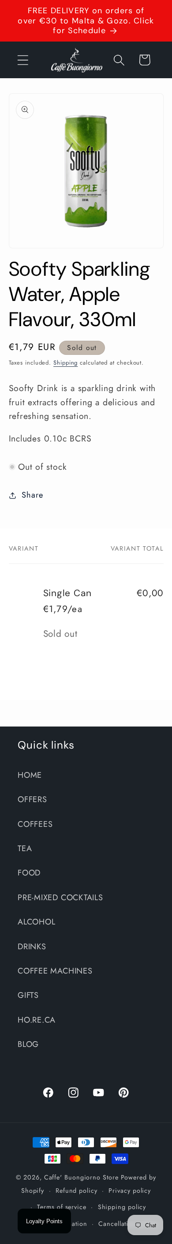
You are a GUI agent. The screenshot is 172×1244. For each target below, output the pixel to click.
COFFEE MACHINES (55, 971)
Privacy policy (129, 1190)
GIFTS (28, 995)
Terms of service (61, 1206)
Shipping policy (122, 1206)
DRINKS (32, 946)
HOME (30, 775)
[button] (22, 59)
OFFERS (32, 799)
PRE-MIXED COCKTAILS (60, 897)
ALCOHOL (36, 922)
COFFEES (35, 824)
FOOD (29, 873)
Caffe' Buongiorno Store (81, 1177)
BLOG (28, 1044)
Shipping (65, 362)
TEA (25, 848)
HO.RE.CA (37, 1020)
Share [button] (32, 495)
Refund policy (76, 1190)
